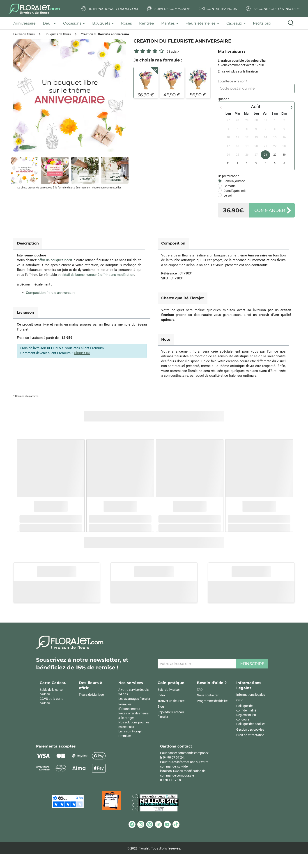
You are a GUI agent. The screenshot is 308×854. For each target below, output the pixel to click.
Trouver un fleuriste (171, 701)
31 (228, 163)
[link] (69, 95)
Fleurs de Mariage (91, 694)
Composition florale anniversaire (50, 293)
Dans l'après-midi (235, 191)
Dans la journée (234, 181)
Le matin (229, 186)
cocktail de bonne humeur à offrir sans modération (96, 275)
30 (284, 154)
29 (274, 154)
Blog (161, 706)
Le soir (228, 195)
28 (265, 154)
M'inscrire (252, 663)
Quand (222, 99)
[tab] (26, 23)
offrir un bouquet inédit (55, 260)
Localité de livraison (231, 81)
